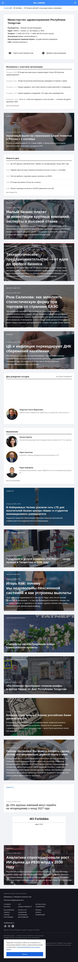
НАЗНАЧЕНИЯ (22, 912)
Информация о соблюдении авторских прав (17, 897)
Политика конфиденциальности (14, 900)
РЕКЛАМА (38, 910)
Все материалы (12, 106)
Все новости (11, 192)
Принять (24, 954)
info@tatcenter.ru (9, 923)
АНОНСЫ (38, 912)
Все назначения (13, 480)
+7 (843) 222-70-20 (22, 33)
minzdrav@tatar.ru (30, 36)
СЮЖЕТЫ (7, 912)
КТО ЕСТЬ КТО (22, 910)
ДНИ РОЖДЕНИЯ (23, 917)
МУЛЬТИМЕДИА (8, 917)
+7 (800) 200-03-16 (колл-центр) (42, 33)
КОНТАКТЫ (7, 906)
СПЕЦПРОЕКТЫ (40, 906)
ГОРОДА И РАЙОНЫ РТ (25, 906)
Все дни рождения (64, 376)
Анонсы (6, 8)
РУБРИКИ (7, 914)
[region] (25, 948)
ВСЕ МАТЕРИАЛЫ (9, 910)
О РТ (19, 904)
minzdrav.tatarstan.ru (19, 42)
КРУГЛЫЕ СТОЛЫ (40, 904)
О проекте (7, 904)
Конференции (11, 246)
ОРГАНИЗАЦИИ (22, 914)
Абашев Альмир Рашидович (31, 28)
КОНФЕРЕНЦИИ (40, 914)
